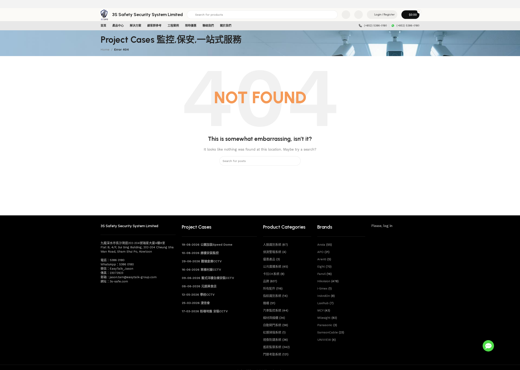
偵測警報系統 (272, 252)
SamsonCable (327, 332)
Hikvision (323, 281)
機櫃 (266, 303)
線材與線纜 (270, 318)
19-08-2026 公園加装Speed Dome (207, 244)
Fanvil (321, 274)
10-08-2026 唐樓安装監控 (200, 253)
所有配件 (269, 288)
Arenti (321, 259)
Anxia (321, 244)
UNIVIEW (324, 340)
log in (387, 226)
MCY (320, 310)
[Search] (296, 161)
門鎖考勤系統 (272, 354)
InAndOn (323, 296)
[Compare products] (346, 15)
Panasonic (324, 325)
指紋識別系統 (272, 296)
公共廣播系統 (272, 266)
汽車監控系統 (272, 310)
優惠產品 (269, 259)
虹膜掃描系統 (272, 332)
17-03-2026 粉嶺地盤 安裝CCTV (205, 311)
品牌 (266, 281)
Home (105, 49)
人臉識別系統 (272, 244)
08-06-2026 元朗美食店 (199, 286)
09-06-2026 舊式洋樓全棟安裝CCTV (208, 278)
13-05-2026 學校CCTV (198, 294)
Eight (321, 266)
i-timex (322, 288)
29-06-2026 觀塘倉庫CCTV (202, 261)
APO (320, 252)
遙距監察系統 (272, 347)
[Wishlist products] (358, 15)
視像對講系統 (272, 340)
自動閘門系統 (272, 325)
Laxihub (323, 303)
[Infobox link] (373, 25)
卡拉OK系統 (271, 274)
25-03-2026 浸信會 (196, 303)
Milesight (323, 318)
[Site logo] (104, 14)
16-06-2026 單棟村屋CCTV (201, 269)
